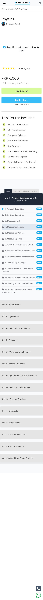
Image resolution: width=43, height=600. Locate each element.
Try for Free (21, 100)
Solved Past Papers (17, 156)
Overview (16, 191)
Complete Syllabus (17, 135)
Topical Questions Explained (22, 162)
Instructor (26, 191)
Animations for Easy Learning (22, 151)
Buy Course (21, 90)
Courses (5, 9)
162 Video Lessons (16, 130)
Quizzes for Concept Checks (21, 167)
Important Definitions (18, 140)
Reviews (34, 191)
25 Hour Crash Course (18, 124)
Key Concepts (14, 146)
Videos (8, 191)
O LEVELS (15, 9)
